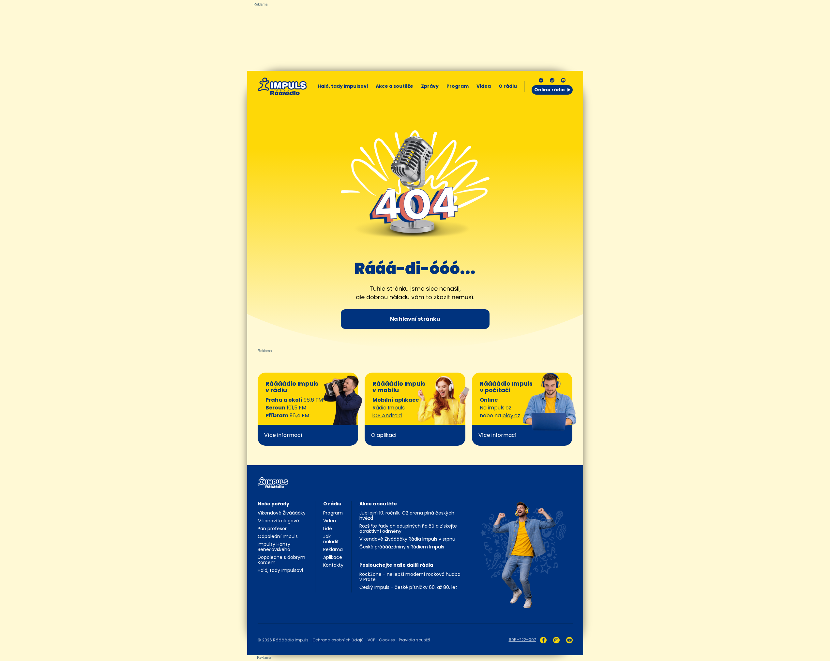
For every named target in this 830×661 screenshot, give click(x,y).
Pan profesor (272, 528)
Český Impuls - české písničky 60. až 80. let (408, 587)
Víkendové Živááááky (282, 512)
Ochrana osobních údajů (338, 640)
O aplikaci (383, 435)
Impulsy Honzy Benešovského (274, 547)
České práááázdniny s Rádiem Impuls (401, 546)
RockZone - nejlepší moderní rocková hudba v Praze (409, 577)
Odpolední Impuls (278, 536)
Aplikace (332, 557)
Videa (483, 86)
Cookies (387, 640)
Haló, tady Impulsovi (343, 86)
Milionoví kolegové (278, 520)
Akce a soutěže (394, 86)
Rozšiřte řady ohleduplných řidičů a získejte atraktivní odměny (408, 528)
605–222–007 (522, 639)
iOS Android (387, 415)
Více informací (283, 435)
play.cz (511, 415)
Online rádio (549, 89)
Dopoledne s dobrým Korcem (281, 560)
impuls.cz (499, 407)
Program (457, 86)
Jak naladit (331, 539)
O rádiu (332, 503)
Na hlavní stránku (415, 319)
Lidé (327, 528)
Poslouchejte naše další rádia (396, 565)
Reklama (333, 549)
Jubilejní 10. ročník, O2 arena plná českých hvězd (406, 515)
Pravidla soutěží (414, 640)
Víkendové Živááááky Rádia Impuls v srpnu (407, 539)
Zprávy (430, 86)
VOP (371, 640)
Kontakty (333, 565)
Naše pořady (273, 503)
